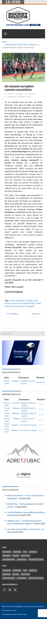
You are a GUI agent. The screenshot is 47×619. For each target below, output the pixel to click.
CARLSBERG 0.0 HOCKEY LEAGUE (20, 44)
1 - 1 (41, 404)
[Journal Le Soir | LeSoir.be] (13, 2)
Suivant (35, 313)
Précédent (13, 313)
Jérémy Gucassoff (12, 303)
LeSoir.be (40, 606)
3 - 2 (41, 420)
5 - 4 (41, 425)
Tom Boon (21, 559)
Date (6, 377)
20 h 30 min (40, 382)
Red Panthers (8, 559)
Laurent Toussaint (15, 94)
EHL (36, 300)
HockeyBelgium (17, 606)
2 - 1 (41, 430)
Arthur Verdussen (17, 300)
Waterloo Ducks (12, 306)
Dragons (29, 300)
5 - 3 (41, 409)
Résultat (40, 377)
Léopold (24, 303)
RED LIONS (25, 556)
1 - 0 (41, 415)
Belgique (6, 552)
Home (4, 41)
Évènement (23, 377)
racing (32, 303)
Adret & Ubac (21, 614)
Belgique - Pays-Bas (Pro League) (24, 430)
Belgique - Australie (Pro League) (24, 425)
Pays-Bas (6, 556)
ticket (38, 303)
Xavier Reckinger (26, 306)
